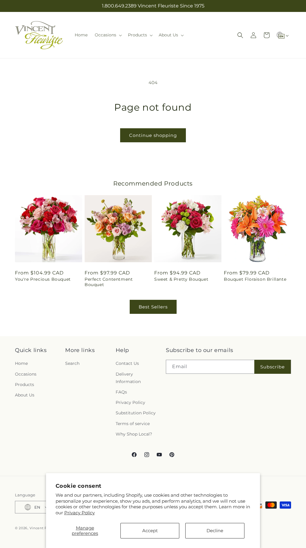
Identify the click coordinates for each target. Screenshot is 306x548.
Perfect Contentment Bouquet (109, 282)
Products (24, 384)
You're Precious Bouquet (43, 279)
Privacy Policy (79, 512)
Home (21, 363)
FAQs (121, 392)
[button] (107, 35)
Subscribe (272, 367)
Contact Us (127, 363)
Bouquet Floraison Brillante (255, 279)
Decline (214, 530)
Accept (150, 530)
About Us (24, 395)
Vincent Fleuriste (45, 528)
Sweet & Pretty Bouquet (181, 279)
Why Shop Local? (134, 434)
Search (72, 363)
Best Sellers (153, 307)
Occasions (25, 374)
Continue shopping (153, 135)
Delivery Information (128, 377)
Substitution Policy (136, 413)
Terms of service (133, 423)
